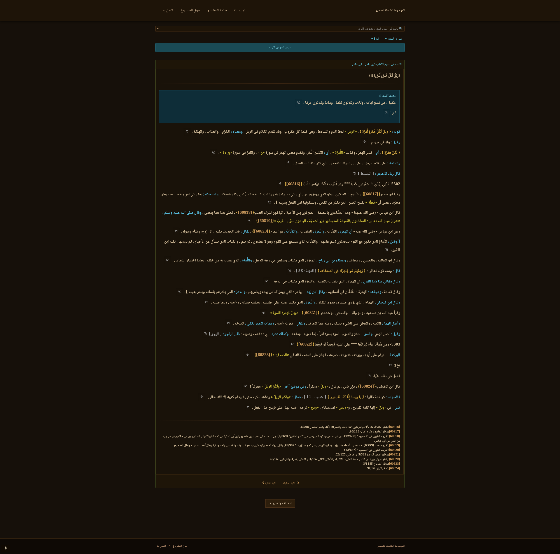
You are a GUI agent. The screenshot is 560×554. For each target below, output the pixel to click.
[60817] (371, 194)
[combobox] (280, 29)
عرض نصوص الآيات (280, 47)
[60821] (310, 313)
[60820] (261, 231)
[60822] (305, 344)
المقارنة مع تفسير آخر (280, 503)
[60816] (293, 184)
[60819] (265, 221)
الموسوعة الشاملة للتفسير (391, 546)
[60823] (263, 355)
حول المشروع (190, 10)
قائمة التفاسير (217, 10)
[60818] (245, 213)
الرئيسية (240, 10)
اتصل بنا (167, 10)
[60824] (367, 386)
